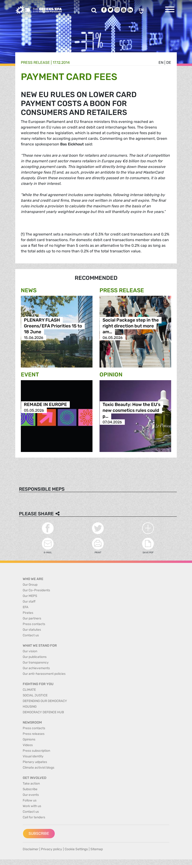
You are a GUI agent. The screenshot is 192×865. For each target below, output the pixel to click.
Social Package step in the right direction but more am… (131, 325)
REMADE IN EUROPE (45, 404)
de (168, 62)
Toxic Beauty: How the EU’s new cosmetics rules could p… (131, 410)
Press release (35, 62)
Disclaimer (30, 849)
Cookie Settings (76, 849)
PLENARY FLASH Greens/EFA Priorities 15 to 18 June (53, 325)
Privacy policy (51, 849)
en (161, 62)
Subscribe (39, 833)
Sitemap (96, 849)
